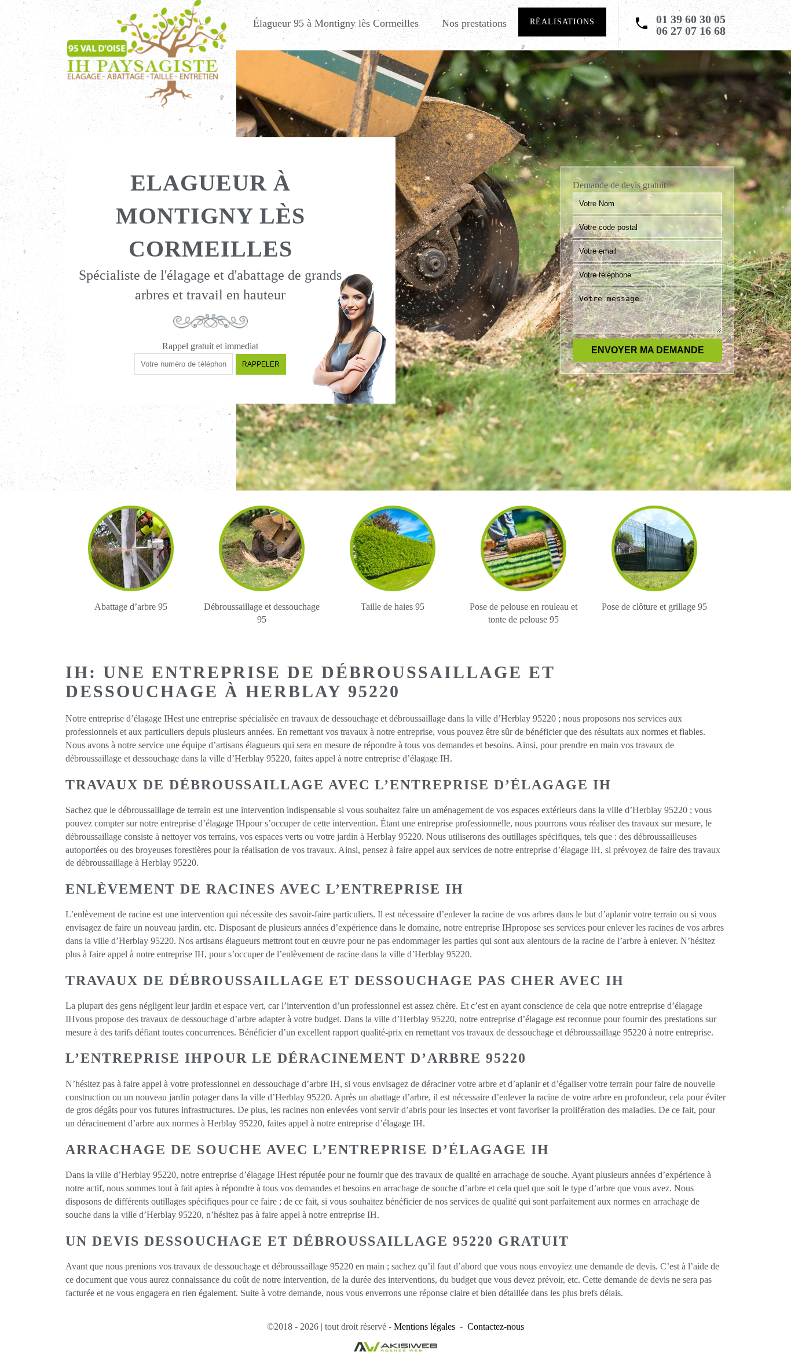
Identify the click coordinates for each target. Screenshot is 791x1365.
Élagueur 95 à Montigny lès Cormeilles (336, 23)
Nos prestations (474, 23)
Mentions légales (424, 1326)
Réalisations (562, 21)
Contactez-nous (495, 1326)
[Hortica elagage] (146, 54)
